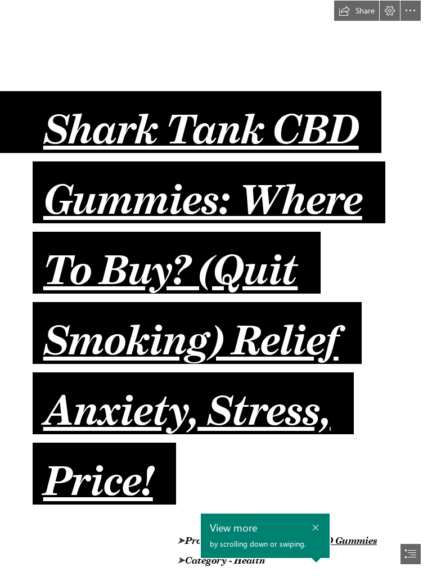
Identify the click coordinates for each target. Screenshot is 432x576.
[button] (356, 11)
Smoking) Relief (191, 330)
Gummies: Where (202, 189)
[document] (216, 288)
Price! (98, 471)
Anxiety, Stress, (187, 400)
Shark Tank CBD (201, 119)
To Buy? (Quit (170, 260)
